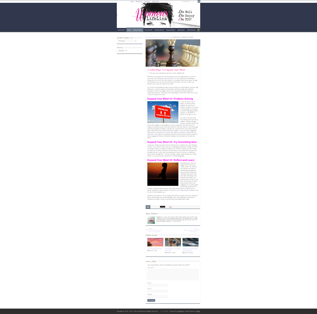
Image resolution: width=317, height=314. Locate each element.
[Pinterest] (187, 2)
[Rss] (182, 2)
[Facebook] (184, 2)
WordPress (181, 311)
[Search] (199, 1)
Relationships (180, 30)
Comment (151, 267)
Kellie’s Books (155, 1)
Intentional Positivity (154, 248)
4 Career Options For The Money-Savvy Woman (155, 230)
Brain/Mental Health (164, 37)
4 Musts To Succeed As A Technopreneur (190, 230)
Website (149, 294)
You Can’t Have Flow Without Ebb (190, 249)
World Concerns (191, 30)
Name (149, 283)
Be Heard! (147, 1)
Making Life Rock (137, 30)
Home (132, 1)
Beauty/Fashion (170, 30)
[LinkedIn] (189, 2)
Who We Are (139, 1)
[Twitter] (185, 2)
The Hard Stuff (148, 30)
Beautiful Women (159, 30)
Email (149, 289)
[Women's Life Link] (158, 15)
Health (129, 30)
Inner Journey (121, 30)
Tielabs (198, 311)
